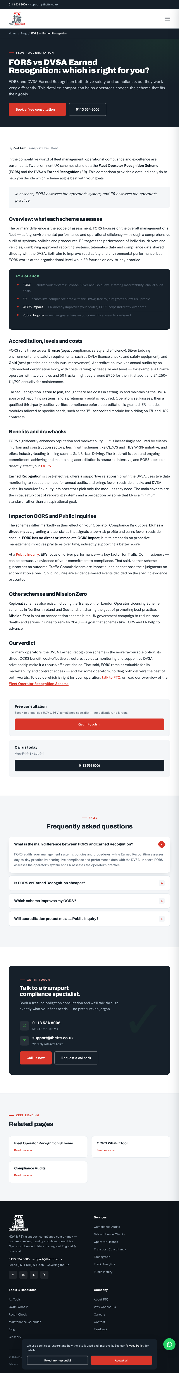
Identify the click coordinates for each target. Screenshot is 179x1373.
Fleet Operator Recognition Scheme (39, 683)
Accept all (121, 1360)
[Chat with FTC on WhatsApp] (169, 1344)
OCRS (46, 466)
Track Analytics (104, 1264)
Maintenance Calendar (25, 1322)
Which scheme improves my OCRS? (88, 901)
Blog (24, 33)
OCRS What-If (18, 1307)
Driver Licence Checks (109, 1234)
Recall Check (18, 1314)
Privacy (13, 1364)
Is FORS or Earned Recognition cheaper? (88, 883)
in (23, 1275)
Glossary (15, 1337)
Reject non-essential (57, 1360)
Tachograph (102, 1257)
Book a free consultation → (37, 109)
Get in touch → (89, 724)
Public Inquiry (27, 554)
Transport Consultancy (110, 1249)
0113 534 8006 (18, 4)
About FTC (101, 1299)
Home (12, 33)
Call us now (36, 1058)
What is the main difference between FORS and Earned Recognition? (89, 844)
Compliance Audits (107, 1227)
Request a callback (76, 1058)
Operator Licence (106, 1242)
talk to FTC (111, 677)
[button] (167, 18)
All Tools (15, 1299)
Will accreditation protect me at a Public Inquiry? (88, 919)
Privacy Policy (135, 1346)
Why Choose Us (105, 1307)
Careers (99, 1314)
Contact (99, 1322)
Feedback (100, 1329)
